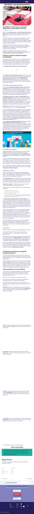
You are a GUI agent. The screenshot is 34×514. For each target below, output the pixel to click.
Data (4, 96)
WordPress (30, 478)
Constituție (5, 99)
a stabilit (12, 126)
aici (25, 52)
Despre (11, 503)
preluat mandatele (19, 101)
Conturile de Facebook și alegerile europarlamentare (15, 252)
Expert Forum (11, 173)
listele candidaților (7, 262)
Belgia (25, 40)
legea (23, 121)
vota (7, 201)
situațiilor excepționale (15, 110)
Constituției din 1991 (24, 78)
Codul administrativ (22, 107)
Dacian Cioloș (5, 352)
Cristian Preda (21, 229)
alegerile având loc (25, 110)
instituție (4, 152)
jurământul (22, 90)
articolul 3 (27, 203)
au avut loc (25, 123)
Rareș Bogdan (12, 326)
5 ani (7, 82)
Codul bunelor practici (7, 151)
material (17, 173)
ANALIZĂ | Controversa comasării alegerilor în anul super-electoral (15, 27)
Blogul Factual (7, 459)
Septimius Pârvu (25, 172)
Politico (29, 260)
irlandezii (12, 47)
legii (7, 87)
